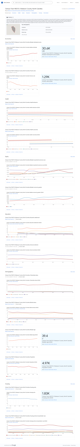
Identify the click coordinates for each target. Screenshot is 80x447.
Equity (23, 12)
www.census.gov (24, 34)
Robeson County (11, 10)
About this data (15, 49)
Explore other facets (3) (9, 304)
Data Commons (7, 2)
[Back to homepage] (2, 2)
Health (19, 12)
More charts (73, 38)
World (33, 10)
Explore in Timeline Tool (19, 94)
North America (28, 10)
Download (9, 94)
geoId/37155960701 (71, 8)
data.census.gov (11, 308)
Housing (40, 12)
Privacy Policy (73, 445)
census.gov (10, 49)
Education (28, 12)
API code (55, 56)
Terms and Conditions (66, 445)
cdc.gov (10, 108)
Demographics (34, 12)
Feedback (77, 2)
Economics (14, 12)
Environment (46, 12)
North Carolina (17, 10)
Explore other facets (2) (9, 43)
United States (22, 10)
